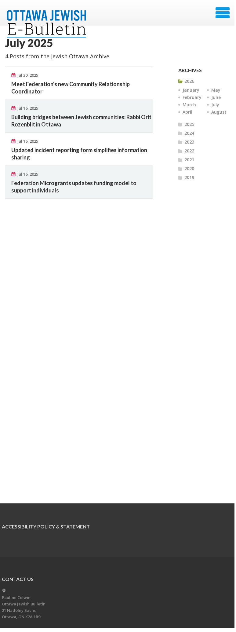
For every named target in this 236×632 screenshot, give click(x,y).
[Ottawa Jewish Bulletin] (47, 14)
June (216, 97)
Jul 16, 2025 (27, 108)
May (215, 90)
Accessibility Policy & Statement (46, 526)
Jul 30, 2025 (27, 75)
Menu (223, 12)
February (192, 97)
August (219, 112)
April (187, 112)
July (215, 105)
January (191, 90)
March (189, 105)
